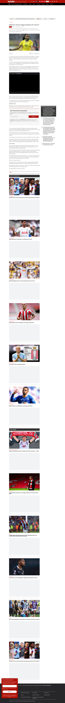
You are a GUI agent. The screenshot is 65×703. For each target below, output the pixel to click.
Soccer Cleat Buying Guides (16, 4)
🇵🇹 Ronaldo (39, 18)
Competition (11, 22)
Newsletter (25, 4)
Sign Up (9, 691)
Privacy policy (34, 692)
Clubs (47, 4)
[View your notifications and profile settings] (55, 2)
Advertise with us (47, 694)
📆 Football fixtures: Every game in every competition (25, 18)
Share (11, 53)
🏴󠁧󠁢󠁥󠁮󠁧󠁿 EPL (45, 18)
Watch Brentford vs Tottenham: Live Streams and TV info (49, 144)
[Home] (9, 4)
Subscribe (47, 1)
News (30, 4)
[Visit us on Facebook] (36, 1)
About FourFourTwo (35, 694)
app (14, 26)
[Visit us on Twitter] (38, 1)
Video (34, 4)
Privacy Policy (13, 695)
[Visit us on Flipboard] (43, 1)
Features (38, 4)
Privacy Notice (12, 120)
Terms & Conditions (8, 696)
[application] (24, 83)
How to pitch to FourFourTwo (26, 697)
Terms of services (22, 119)
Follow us (32, 53)
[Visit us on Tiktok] (44, 1)
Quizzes (43, 4)
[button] (56, 1)
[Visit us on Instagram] (41, 1)
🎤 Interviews (51, 18)
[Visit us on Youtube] (39, 1)
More (51, 4)
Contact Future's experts (25, 692)
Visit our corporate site (47, 685)
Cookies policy (46, 692)
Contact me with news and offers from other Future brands (10, 689)
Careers (22, 694)
